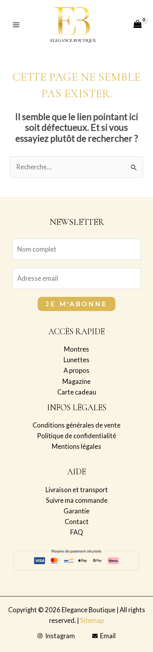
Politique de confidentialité (76, 435)
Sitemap (92, 620)
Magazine (76, 381)
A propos (76, 370)
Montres (76, 349)
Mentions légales (76, 446)
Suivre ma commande (76, 500)
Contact (77, 521)
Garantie (76, 511)
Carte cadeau (76, 392)
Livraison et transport (77, 489)
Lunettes (76, 359)
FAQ (76, 532)
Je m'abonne (76, 304)
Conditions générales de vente (76, 425)
